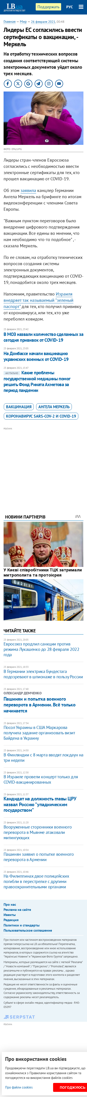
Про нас (10, 904)
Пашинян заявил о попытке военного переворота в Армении (39, 856)
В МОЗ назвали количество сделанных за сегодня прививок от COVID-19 (43, 337)
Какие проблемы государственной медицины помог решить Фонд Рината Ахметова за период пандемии (37, 381)
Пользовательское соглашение (28, 930)
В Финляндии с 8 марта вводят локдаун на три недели (43, 757)
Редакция (11, 920)
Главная (10, 21)
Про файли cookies (19, 1087)
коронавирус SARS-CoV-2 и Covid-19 (41, 416)
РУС (69, 6)
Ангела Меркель (54, 406)
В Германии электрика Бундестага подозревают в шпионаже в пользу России (43, 674)
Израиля (64, 294)
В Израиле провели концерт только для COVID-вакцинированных (41, 779)
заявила (28, 190)
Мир (23, 21)
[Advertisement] (44, 464)
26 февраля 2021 (43, 22)
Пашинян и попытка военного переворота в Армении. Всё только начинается (40, 705)
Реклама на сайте (17, 909)
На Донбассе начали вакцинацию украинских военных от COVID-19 (36, 356)
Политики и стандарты (21, 925)
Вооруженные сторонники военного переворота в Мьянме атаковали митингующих (38, 832)
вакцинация (18, 406)
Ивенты (10, 914)
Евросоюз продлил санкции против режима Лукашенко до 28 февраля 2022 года (41, 649)
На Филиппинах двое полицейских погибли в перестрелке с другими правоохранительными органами (36, 881)
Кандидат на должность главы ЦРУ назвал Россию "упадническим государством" (40, 804)
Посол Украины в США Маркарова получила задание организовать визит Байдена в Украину (39, 732)
